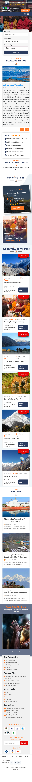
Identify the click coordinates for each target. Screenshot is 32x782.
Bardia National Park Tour (13, 399)
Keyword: (7, 31)
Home (7, 692)
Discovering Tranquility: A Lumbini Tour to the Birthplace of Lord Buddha (15, 520)
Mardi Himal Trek (10, 476)
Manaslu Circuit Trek (11, 439)
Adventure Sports (11, 670)
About (7, 697)
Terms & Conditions (11, 701)
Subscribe (24, 743)
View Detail (16, 208)
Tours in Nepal (10, 660)
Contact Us (6, 760)
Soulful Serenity (10, 685)
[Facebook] (11, 762)
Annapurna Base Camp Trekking (16, 194)
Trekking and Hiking (11, 663)
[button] (13, 651)
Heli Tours (8, 667)
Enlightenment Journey (12, 683)
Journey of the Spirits (12, 681)
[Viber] (8, 8)
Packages (8, 695)
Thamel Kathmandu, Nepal (15, 708)
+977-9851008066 (13, 8)
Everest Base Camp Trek (13, 283)
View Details (22, 290)
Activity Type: (8, 45)
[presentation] (22, 129)
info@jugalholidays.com (10, 10)
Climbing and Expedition (13, 665)
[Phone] (3, 8)
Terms (26, 756)
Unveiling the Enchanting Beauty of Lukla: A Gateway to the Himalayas (15, 556)
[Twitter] (15, 762)
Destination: (8, 38)
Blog (12, 756)
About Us (5, 756)
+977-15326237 (12, 713)
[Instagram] (19, 762)
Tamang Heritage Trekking (15, 228)
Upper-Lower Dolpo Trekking (15, 361)
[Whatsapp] (6, 8)
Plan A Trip (25, 10)
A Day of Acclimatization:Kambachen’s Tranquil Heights (16, 592)
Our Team (8, 699)
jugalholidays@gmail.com (14, 717)
